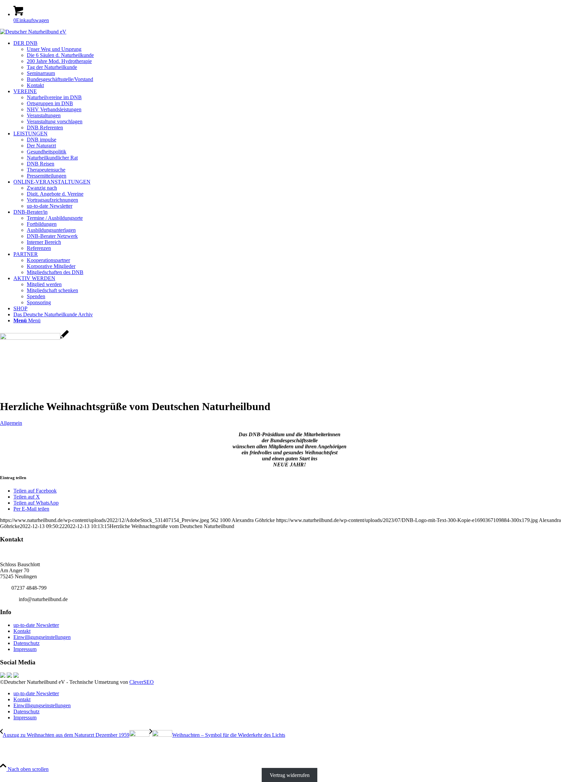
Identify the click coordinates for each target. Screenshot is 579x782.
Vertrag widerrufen (290, 775)
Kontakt (21, 631)
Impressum (25, 649)
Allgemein (11, 423)
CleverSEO (141, 682)
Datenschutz (26, 643)
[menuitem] (296, 64)
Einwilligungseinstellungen (42, 637)
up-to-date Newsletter (36, 625)
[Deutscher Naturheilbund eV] (33, 32)
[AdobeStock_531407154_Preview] (34, 338)
